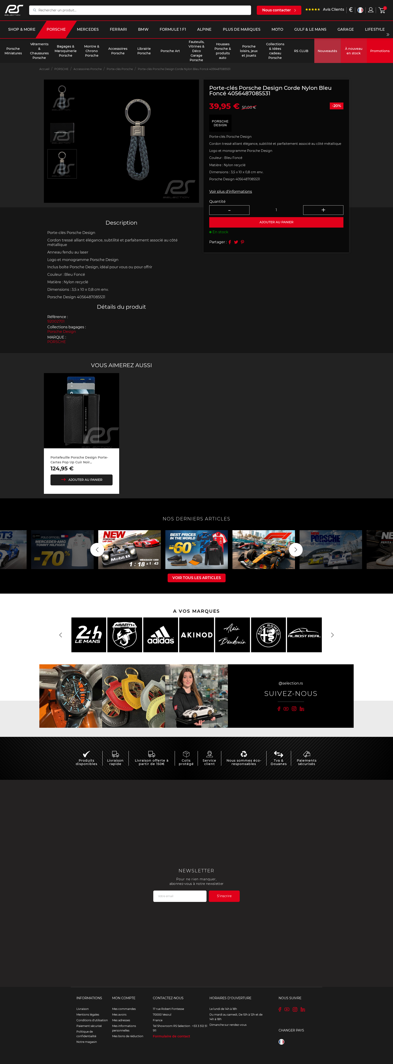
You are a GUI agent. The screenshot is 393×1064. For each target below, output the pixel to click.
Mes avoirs (119, 1014)
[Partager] (230, 242)
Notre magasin (86, 1042)
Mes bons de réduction (127, 1036)
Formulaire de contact (171, 1036)
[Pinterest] (242, 242)
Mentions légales (87, 1014)
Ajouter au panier (85, 480)
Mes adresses (121, 1020)
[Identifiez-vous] (370, 9)
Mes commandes (124, 1009)
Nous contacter (276, 10)
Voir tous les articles (196, 578)
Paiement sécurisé (89, 1026)
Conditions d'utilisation (92, 1020)
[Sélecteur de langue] (360, 10)
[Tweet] (236, 242)
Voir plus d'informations (230, 191)
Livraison (82, 1009)
